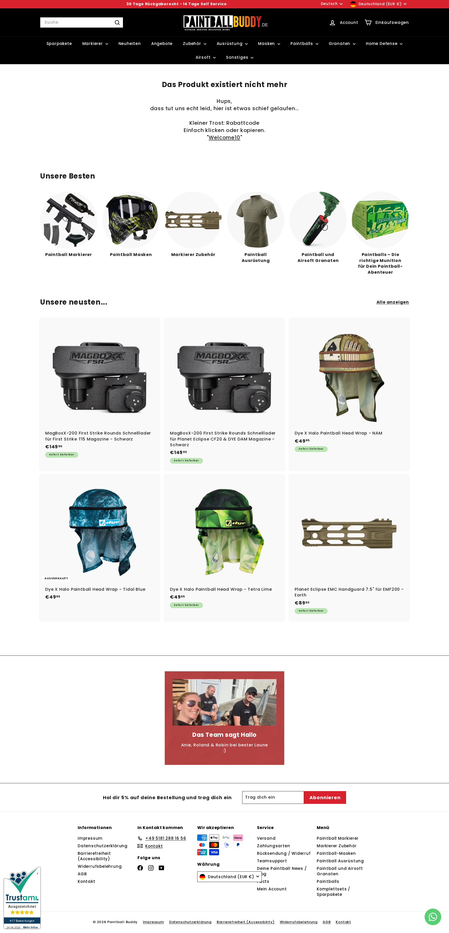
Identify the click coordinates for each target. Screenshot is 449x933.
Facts (263, 881)
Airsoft (204, 57)
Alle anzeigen (393, 302)
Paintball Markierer (338, 838)
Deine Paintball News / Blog (282, 871)
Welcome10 (224, 137)
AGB (82, 874)
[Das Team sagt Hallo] (224, 702)
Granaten (340, 43)
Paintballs (302, 43)
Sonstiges (237, 57)
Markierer (93, 43)
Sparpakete (59, 43)
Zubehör (192, 43)
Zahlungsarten (273, 846)
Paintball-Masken (336, 853)
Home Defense (382, 43)
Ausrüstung (230, 43)
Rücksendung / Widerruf (284, 853)
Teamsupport (272, 861)
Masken (267, 43)
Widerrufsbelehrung (100, 866)
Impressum (90, 838)
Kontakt (86, 881)
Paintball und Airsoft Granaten (340, 871)
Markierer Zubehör (337, 846)
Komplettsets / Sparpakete (333, 891)
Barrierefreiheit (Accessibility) (94, 856)
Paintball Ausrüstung (340, 861)
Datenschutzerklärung (103, 846)
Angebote (162, 43)
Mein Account (272, 889)
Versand (266, 838)
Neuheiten (129, 43)
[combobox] (81, 22)
